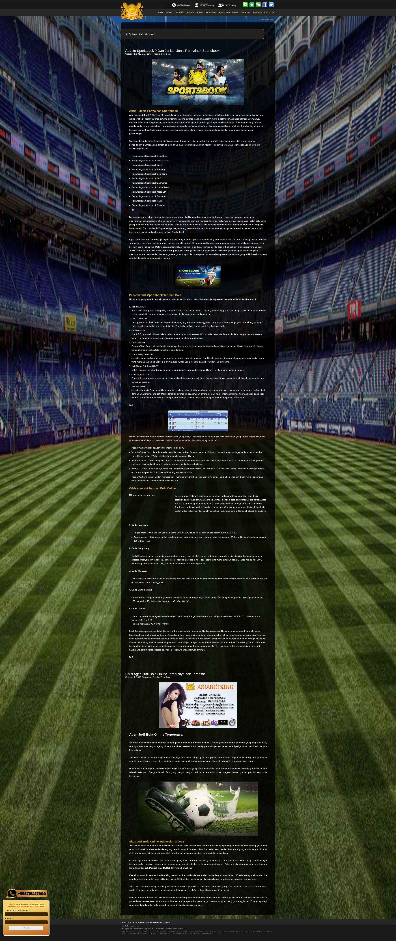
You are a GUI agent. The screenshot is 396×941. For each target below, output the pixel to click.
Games (169, 12)
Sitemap (167, 922)
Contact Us (269, 12)
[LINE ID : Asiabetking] (245, 4)
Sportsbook (157, 115)
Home (160, 12)
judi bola (164, 860)
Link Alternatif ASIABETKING (210, 933)
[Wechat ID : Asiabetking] (258, 4)
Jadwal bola (211, 12)
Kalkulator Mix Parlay (228, 12)
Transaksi (179, 12)
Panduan (190, 12)
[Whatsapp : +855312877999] (251, 4)
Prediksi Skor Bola (161, 54)
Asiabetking (125, 931)
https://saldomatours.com (130, 926)
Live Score (245, 12)
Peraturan (257, 12)
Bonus (200, 12)
